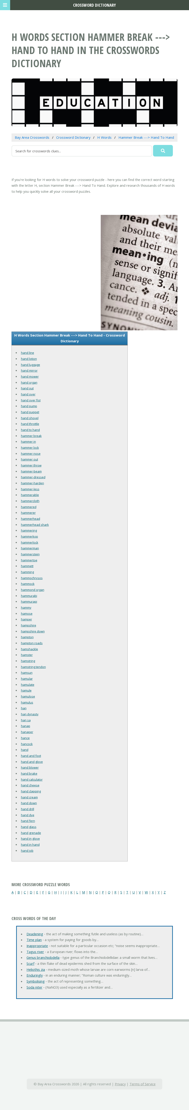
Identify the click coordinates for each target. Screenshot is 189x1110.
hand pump (29, 406)
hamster (27, 655)
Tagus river (35, 951)
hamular (27, 679)
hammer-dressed (33, 477)
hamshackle (29, 649)
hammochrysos (32, 578)
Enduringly (35, 975)
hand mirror (29, 370)
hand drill (27, 809)
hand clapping (31, 791)
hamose (26, 613)
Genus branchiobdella (43, 957)
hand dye (27, 815)
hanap (25, 726)
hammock (28, 584)
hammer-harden (32, 483)
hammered (28, 507)
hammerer (28, 513)
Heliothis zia (36, 969)
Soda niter (34, 987)
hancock (27, 744)
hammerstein (30, 554)
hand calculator (32, 779)
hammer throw (31, 465)
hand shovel (29, 418)
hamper (26, 619)
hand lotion (29, 359)
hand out (27, 388)
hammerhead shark (35, 525)
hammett (27, 566)
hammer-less (30, 489)
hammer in (28, 441)
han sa (26, 720)
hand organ (29, 382)
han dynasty (29, 714)
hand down (29, 803)
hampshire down (33, 631)
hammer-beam (31, 471)
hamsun (26, 673)
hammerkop (29, 536)
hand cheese (30, 785)
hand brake (29, 773)
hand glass (28, 827)
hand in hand (30, 844)
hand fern (28, 821)
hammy (26, 607)
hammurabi (29, 596)
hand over (28, 394)
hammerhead (30, 519)
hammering (29, 530)
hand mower (30, 376)
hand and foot (31, 756)
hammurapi (29, 601)
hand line (27, 353)
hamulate (27, 685)
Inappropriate (37, 945)
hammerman (30, 548)
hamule (26, 690)
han (24, 708)
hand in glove (30, 838)
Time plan (34, 939)
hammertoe (29, 560)
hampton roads (32, 643)
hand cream (29, 797)
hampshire (28, 625)
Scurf (30, 963)
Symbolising (36, 981)
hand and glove (32, 762)
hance (25, 738)
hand (24, 750)
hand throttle (30, 424)
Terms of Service (143, 1084)
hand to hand (30, 430)
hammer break (31, 436)
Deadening (35, 934)
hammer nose (31, 453)
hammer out (29, 459)
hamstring (28, 661)
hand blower (30, 767)
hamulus (27, 702)
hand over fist (31, 400)
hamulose (28, 696)
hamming (27, 572)
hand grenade (31, 833)
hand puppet (30, 412)
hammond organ (32, 590)
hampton (27, 637)
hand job (27, 850)
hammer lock (30, 447)
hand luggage (30, 365)
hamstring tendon (33, 667)
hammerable (30, 495)
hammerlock (29, 542)
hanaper (27, 732)
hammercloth (30, 501)
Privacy (120, 1084)
